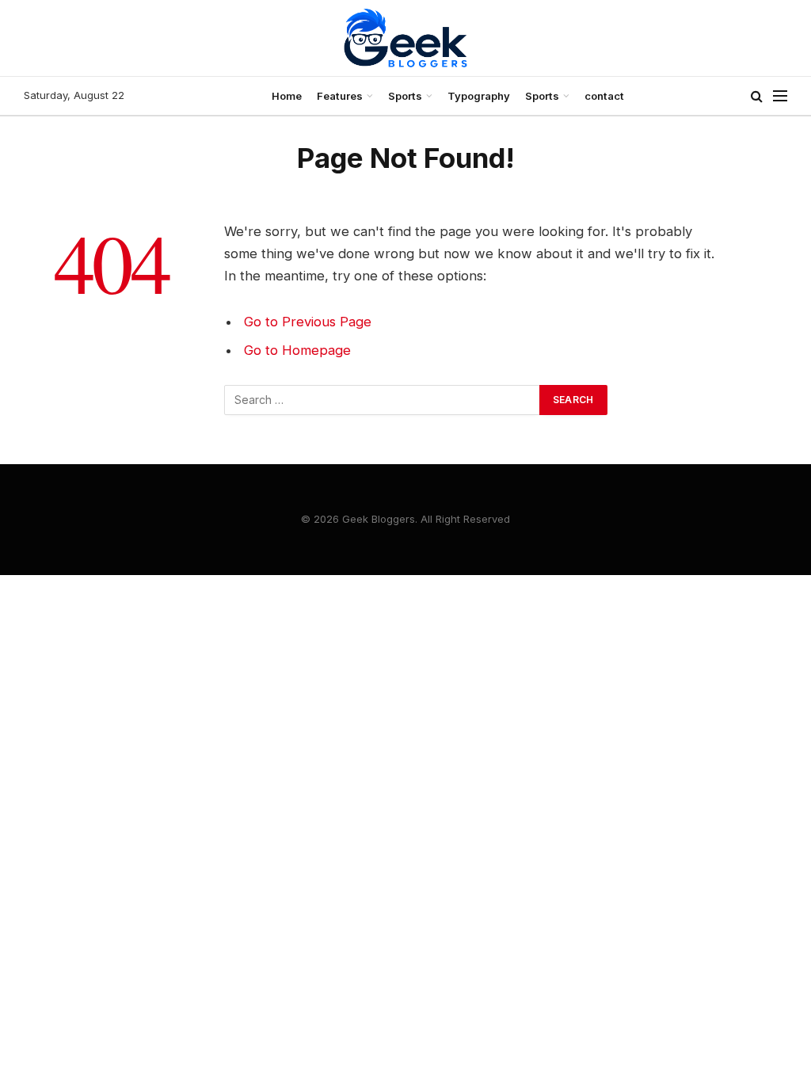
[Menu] (780, 96)
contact (604, 96)
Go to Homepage (297, 350)
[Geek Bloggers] (405, 38)
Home (287, 96)
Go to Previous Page (307, 322)
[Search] (757, 96)
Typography (478, 96)
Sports (405, 96)
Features (340, 96)
